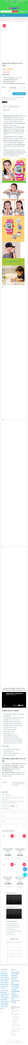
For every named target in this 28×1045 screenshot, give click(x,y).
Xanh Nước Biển (15, 785)
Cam (13, 782)
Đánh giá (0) (6, 110)
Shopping (12, 0)
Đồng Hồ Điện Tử (9, 2)
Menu (3, 15)
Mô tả (4, 106)
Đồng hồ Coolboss (6, 99)
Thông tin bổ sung (14, 106)
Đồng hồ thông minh (15, 1010)
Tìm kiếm (14, 11)
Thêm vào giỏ (20, 93)
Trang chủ (6, 0)
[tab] (5, 106)
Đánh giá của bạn (5, 805)
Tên (3, 816)
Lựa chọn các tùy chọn (8, 859)
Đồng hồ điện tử (13, 99)
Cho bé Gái (12, 97)
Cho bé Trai (15, 1018)
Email (3, 821)
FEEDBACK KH (14, 4)
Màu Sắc (4, 87)
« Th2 (7, 961)
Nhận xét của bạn (6, 808)
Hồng (20, 782)
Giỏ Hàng (23, 11)
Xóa (9, 90)
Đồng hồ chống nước (19, 97)
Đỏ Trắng (16, 782)
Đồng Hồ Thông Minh (21, 0)
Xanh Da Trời (17, 783)
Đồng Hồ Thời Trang (19, 2)
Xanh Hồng (22, 783)
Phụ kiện (13, 1034)
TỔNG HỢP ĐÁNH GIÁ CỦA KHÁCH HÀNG (14, 1042)
